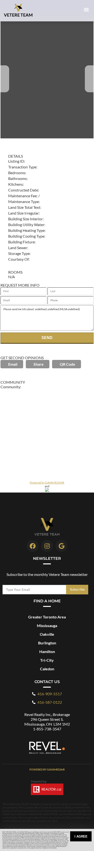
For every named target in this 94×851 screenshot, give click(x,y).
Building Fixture (21, 242)
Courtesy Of (18, 259)
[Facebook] (33, 546)
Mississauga (47, 625)
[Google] (61, 546)
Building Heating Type (26, 230)
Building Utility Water (26, 224)
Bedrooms (16, 172)
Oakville (47, 634)
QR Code (67, 364)
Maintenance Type (23, 201)
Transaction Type (22, 167)
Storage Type (19, 253)
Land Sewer (17, 247)
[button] (86, 9)
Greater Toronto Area (47, 617)
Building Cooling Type (26, 236)
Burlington (47, 643)
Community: (10, 386)
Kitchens (15, 184)
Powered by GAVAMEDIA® (47, 482)
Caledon (47, 668)
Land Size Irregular (23, 213)
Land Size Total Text (24, 207)
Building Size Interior (25, 218)
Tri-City (47, 660)
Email (12, 364)
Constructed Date (23, 190)
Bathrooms (17, 178)
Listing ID (16, 161)
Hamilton (47, 651)
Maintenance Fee (22, 195)
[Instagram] (47, 546)
